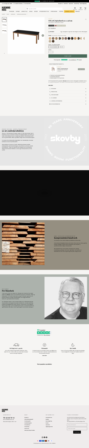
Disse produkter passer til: (56, 64)
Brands (77, 11)
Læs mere (50, 85)
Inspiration (71, 3)
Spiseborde (13, 14)
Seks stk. (61, 46)
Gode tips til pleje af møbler (29, 430)
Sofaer (18, 11)
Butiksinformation (55, 104)
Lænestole (24, 11)
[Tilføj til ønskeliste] (86, 19)
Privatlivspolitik (27, 421)
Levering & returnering (56, 100)
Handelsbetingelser (28, 423)
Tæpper (61, 11)
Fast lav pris (26, 428)
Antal (50, 49)
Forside (3, 14)
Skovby (50, 18)
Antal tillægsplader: (54, 44)
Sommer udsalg (69, 11)
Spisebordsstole (44, 11)
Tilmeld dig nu (77, 432)
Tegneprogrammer (49, 426)
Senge (31, 11)
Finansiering (76, 3)
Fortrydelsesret (27, 424)
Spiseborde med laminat (21, 14)
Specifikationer (54, 94)
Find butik (66, 3)
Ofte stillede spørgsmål (28, 419)
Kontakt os (60, 3)
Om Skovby (53, 88)
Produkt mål (54, 91)
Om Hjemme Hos (49, 417)
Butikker (47, 419)
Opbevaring (54, 11)
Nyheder (11, 11)
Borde (36, 11)
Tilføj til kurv (81, 69)
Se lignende (54, 97)
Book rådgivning (83, 3)
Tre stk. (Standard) (53, 46)
